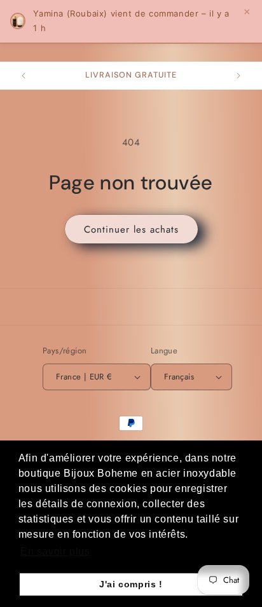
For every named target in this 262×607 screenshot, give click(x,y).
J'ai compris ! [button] (130, 584)
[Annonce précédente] (24, 76)
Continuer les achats (131, 229)
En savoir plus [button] (55, 551)
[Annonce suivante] (238, 76)
